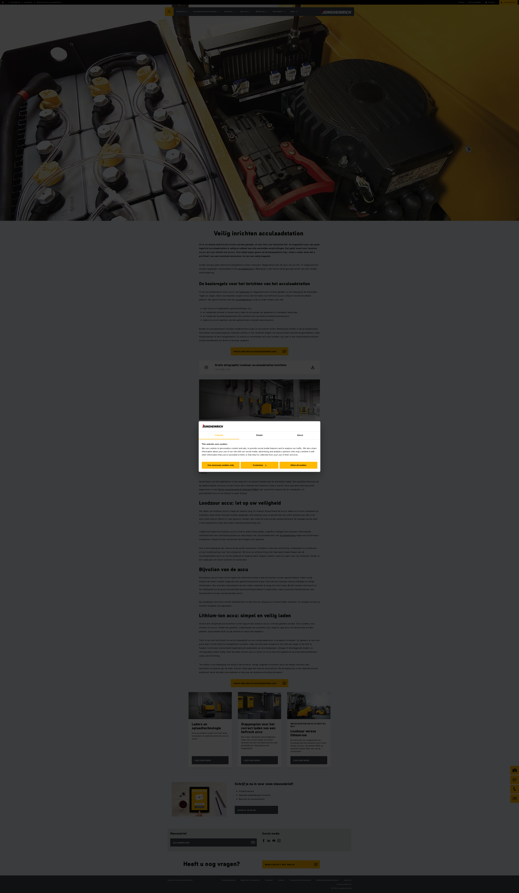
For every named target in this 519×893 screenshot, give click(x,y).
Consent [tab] (219, 435)
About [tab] (300, 435)
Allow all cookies (298, 465)
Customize (258, 465)
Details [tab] (259, 435)
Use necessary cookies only (221, 465)
